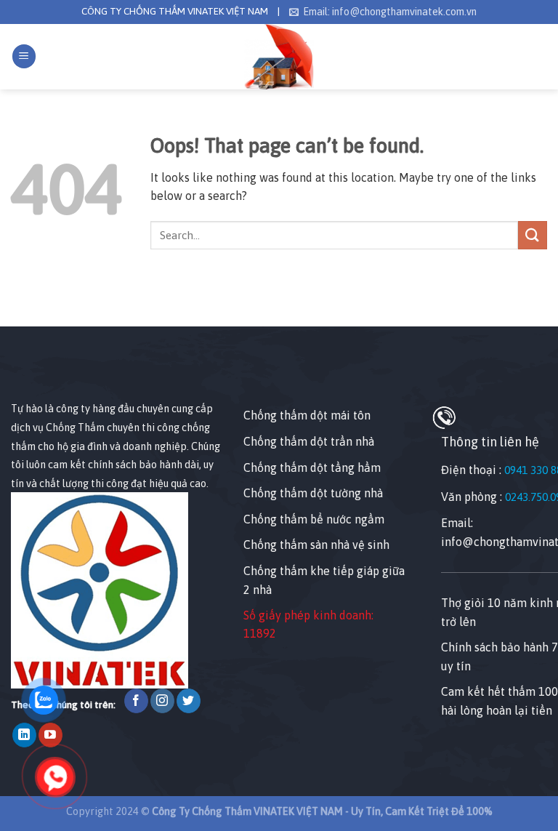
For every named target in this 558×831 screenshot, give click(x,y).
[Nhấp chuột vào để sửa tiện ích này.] (25, 374)
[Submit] (532, 235)
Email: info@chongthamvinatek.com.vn (390, 11)
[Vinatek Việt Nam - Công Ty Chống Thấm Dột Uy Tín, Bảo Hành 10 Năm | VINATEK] (279, 56)
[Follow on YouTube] (50, 735)
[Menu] (24, 56)
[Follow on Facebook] (136, 701)
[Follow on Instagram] (162, 701)
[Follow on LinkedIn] (24, 735)
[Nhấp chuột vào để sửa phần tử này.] (14, 300)
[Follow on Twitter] (189, 701)
